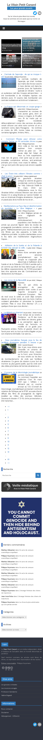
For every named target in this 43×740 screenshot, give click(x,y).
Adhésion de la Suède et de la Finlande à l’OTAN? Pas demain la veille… (21, 246)
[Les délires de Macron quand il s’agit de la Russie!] (11, 55)
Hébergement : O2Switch (10, 716)
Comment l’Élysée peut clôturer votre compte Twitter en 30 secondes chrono (21, 140)
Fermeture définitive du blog (11, 47)
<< (9, 406)
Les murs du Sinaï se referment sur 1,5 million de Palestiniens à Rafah (32, 60)
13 (8, 452)
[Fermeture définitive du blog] (11, 40)
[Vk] (39, 13)
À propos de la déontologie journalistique (21, 372)
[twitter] (35, 13)
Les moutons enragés (9, 688)
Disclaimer (5, 712)
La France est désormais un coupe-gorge (22, 106)
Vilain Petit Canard (10, 649)
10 (8, 441)
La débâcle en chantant (13, 312)
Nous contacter (7, 709)
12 (8, 448)
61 (8, 459)
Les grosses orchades (9, 685)
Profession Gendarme (9, 692)
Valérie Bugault (6, 695)
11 (8, 445)
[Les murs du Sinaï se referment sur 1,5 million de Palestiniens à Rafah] (32, 55)
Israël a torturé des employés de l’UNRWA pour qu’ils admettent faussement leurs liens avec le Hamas (32, 43)
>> (9, 463)
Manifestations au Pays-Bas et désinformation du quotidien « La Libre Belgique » (21, 207)
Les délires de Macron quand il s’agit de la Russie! (11, 60)
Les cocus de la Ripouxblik (15, 280)
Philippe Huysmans (8, 556)
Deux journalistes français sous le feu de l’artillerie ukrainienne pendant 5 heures (21, 341)
